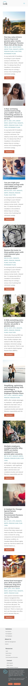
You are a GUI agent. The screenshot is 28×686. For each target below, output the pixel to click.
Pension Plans (9, 51)
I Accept (10, 683)
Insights (16, 49)
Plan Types (17, 51)
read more (9, 78)
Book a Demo (10, 665)
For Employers (9, 633)
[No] (26, 677)
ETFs (14, 121)
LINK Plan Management (10, 641)
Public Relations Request (12, 667)
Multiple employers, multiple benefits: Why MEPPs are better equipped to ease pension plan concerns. (13, 450)
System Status (8, 653)
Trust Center (8, 655)
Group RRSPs (17, 47)
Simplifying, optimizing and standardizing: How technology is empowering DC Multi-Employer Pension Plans (14, 389)
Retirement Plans (10, 53)
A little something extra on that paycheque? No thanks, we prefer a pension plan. (13, 323)
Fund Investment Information (12, 657)
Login (7, 651)
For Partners (8, 631)
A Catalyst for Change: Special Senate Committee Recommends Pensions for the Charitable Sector (13, 514)
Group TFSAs (8, 49)
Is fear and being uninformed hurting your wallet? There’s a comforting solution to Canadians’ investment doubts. (13, 114)
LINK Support (10, 663)
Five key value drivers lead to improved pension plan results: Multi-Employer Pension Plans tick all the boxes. (14, 41)
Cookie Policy (17, 683)
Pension (11, 193)
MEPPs (21, 49)
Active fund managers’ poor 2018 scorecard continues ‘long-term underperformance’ (13, 583)
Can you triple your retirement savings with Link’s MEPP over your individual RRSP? (14, 185)
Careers (6, 644)
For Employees (9, 636)
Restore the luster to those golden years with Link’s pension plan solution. (14, 253)
